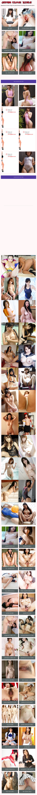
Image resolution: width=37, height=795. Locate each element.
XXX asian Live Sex (18, 81)
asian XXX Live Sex (18, 177)
